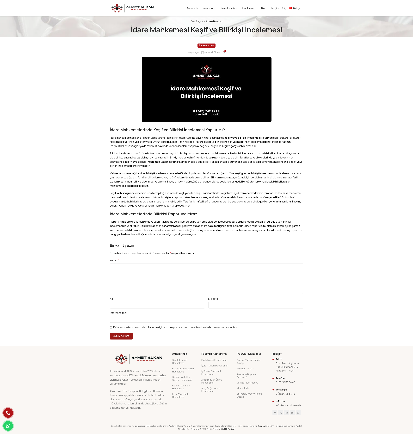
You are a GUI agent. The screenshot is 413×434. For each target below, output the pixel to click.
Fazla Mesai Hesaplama (214, 360)
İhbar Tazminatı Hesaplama (180, 396)
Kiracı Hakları (243, 388)
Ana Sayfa (197, 21)
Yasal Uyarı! (263, 426)
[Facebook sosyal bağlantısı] (274, 412)
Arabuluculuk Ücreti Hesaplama (211, 381)
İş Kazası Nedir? (245, 368)
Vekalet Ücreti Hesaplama (179, 362)
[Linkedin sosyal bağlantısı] (292, 412)
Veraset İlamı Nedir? (247, 382)
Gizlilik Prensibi (213, 429)
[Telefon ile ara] (8, 413)
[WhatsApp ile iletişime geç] (8, 426)
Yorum (114, 260)
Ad (112, 299)
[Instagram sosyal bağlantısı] (286, 412)
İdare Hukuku (214, 21)
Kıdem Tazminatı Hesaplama (181, 387)
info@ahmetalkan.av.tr (288, 405)
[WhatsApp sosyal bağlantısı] (298, 412)
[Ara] (284, 8)
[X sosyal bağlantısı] (280, 412)
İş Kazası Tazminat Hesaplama (211, 373)
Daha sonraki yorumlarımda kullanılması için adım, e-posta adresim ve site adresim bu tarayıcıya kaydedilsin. (175, 327)
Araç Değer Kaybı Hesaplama (210, 390)
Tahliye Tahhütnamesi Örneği (248, 362)
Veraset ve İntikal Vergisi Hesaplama (182, 379)
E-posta (214, 299)
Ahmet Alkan (212, 52)
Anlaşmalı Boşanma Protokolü (247, 376)
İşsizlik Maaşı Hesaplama (214, 365)
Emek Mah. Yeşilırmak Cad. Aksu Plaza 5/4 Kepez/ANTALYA (287, 366)
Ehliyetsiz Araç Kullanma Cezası (249, 395)
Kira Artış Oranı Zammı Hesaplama (183, 370)
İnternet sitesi (118, 313)
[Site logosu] (132, 8)
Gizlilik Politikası (228, 429)
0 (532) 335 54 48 (285, 382)
